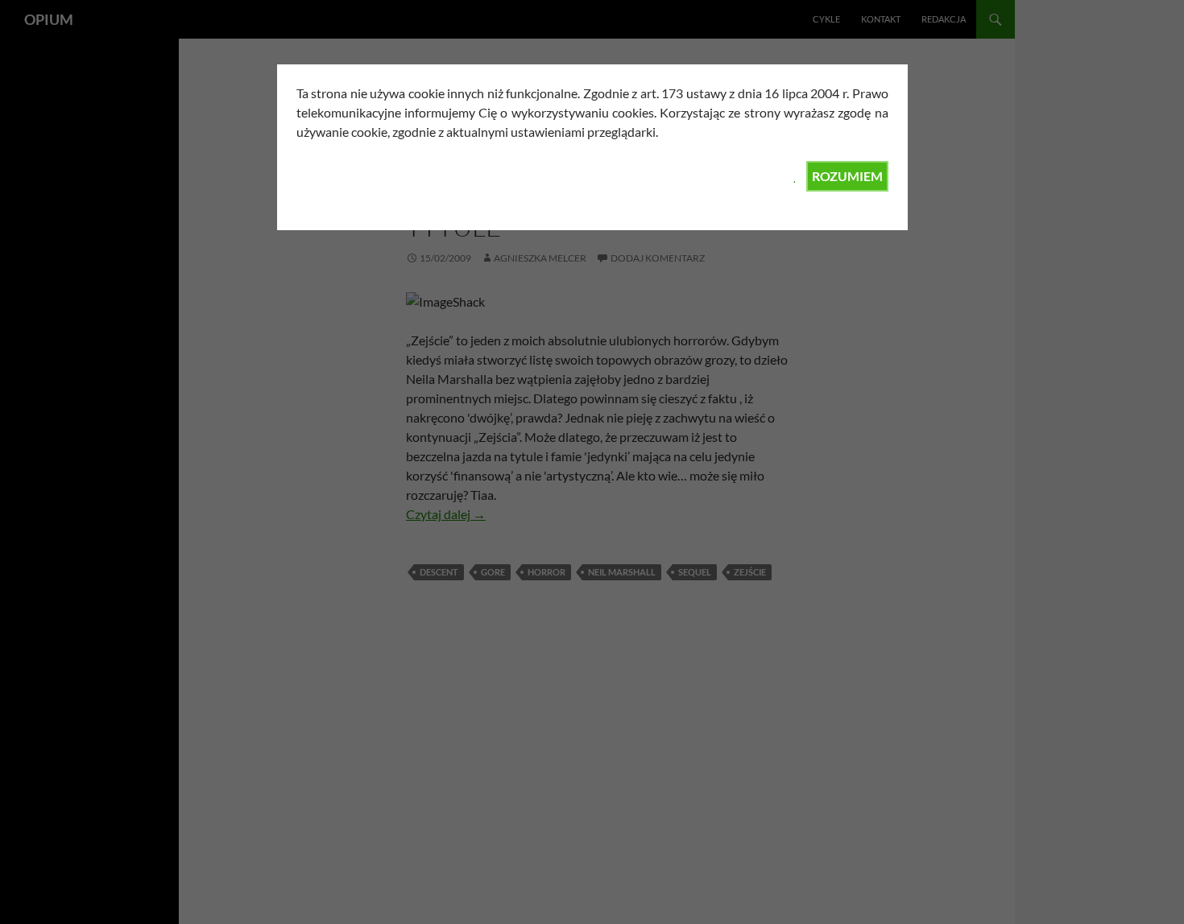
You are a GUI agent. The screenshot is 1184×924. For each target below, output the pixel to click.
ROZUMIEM (847, 176)
